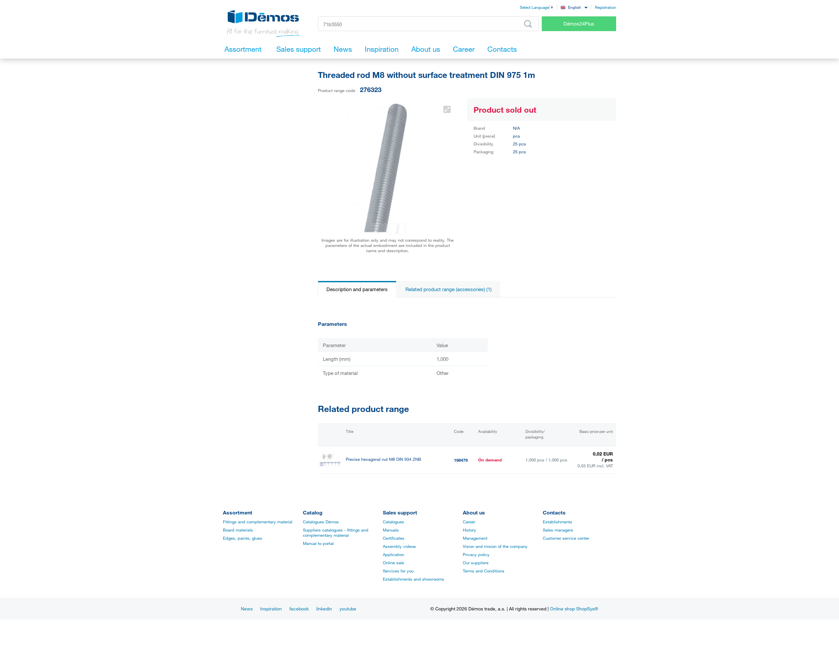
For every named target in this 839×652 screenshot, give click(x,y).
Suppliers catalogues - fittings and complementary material (335, 532)
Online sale (393, 562)
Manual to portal (318, 543)
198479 (461, 460)
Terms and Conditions (483, 570)
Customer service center (566, 538)
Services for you (398, 570)
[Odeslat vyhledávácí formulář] (528, 23)
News (247, 608)
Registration (605, 7)
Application (393, 554)
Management (475, 538)
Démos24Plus (578, 24)
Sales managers (558, 529)
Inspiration (271, 608)
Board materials (238, 529)
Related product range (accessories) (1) (448, 289)
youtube (348, 608)
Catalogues (393, 521)
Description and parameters (357, 289)
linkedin (324, 608)
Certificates (393, 538)
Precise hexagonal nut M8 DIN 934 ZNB (383, 459)
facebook (299, 608)
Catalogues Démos (321, 521)
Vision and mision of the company (495, 546)
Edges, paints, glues (242, 538)
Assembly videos (399, 546)
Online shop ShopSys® (574, 608)
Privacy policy (476, 554)
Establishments (557, 521)
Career (469, 521)
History (469, 529)
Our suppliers (476, 562)
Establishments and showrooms (413, 579)
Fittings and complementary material (257, 521)
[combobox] (574, 7)
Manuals (391, 529)
